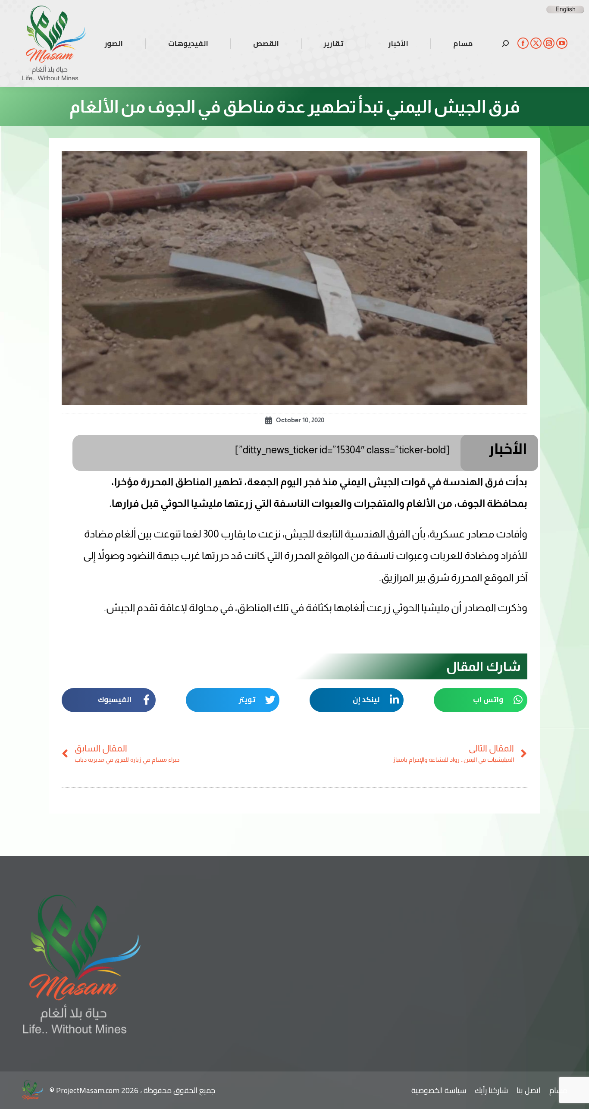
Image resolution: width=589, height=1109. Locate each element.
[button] (481, 700)
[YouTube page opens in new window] (561, 43)
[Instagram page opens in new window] (549, 43)
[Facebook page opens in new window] (523, 43)
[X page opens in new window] (536, 43)
